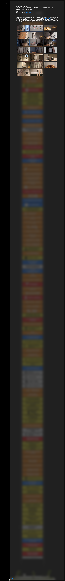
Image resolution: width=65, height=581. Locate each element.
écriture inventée (48, 18)
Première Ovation (28, 12)
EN (12, 578)
